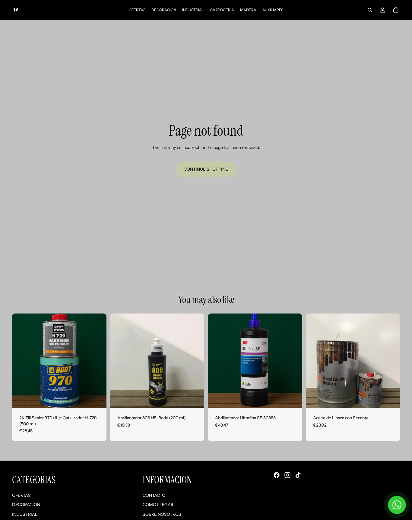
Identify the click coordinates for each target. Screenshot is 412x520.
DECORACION (26, 504)
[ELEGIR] (390, 398)
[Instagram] (287, 475)
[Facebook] (276, 475)
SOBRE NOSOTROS (162, 514)
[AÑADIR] (97, 398)
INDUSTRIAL (24, 514)
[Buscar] (369, 10)
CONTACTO (154, 495)
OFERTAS (21, 495)
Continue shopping (206, 169)
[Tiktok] (298, 475)
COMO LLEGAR (158, 504)
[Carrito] (395, 10)
